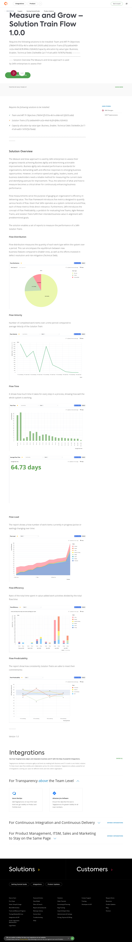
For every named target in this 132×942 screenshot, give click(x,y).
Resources (109, 901)
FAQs (34, 920)
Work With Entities (14, 908)
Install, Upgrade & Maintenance (14, 921)
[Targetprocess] (6, 3)
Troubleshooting (38, 917)
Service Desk (37, 914)
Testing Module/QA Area (16, 914)
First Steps (12, 901)
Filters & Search (37, 904)
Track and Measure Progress (17, 911)
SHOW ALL (119, 758)
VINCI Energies (109, 110)
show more (119, 87)
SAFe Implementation (111, 115)
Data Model (36, 901)
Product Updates (49, 11)
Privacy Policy (24, 939)
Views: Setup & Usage (15, 904)
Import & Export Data (63, 911)
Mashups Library (38, 911)
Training (84, 901)
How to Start (12, 898)
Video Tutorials (61, 901)
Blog (107, 908)
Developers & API (87, 904)
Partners (108, 911)
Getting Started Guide (33, 11)
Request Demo (110, 898)
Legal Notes (12, 925)
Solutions (60, 898)
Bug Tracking (61, 908)
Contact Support (86, 898)
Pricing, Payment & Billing (64, 917)
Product (32, 4)
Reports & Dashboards (39, 908)
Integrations (19, 4)
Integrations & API (14, 917)
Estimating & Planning (63, 904)
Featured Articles (38, 898)
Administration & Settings (64, 914)
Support (20, 11)
